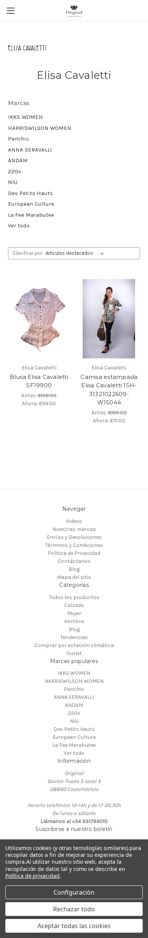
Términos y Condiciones (74, 545)
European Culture (31, 203)
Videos (74, 521)
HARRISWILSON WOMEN (39, 128)
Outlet (74, 653)
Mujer (74, 613)
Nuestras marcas (74, 529)
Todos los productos (74, 597)
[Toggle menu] (10, 10)
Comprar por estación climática (74, 645)
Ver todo (19, 225)
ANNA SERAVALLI (30, 149)
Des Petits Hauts (30, 193)
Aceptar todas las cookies (74, 926)
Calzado (74, 605)
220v (14, 171)
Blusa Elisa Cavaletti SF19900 (39, 381)
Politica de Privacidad (74, 553)
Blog (74, 569)
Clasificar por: (28, 253)
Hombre (74, 621)
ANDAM (18, 160)
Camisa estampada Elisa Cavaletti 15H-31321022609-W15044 (108, 389)
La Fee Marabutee (31, 214)
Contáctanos (74, 561)
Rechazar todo (74, 909)
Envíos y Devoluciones (74, 537)
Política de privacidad (32, 875)
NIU (12, 182)
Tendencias (74, 637)
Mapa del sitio (74, 577)
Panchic (18, 138)
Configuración (74, 892)
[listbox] (76, 253)
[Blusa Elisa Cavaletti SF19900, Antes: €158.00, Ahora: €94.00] (39, 318)
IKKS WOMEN (25, 116)
